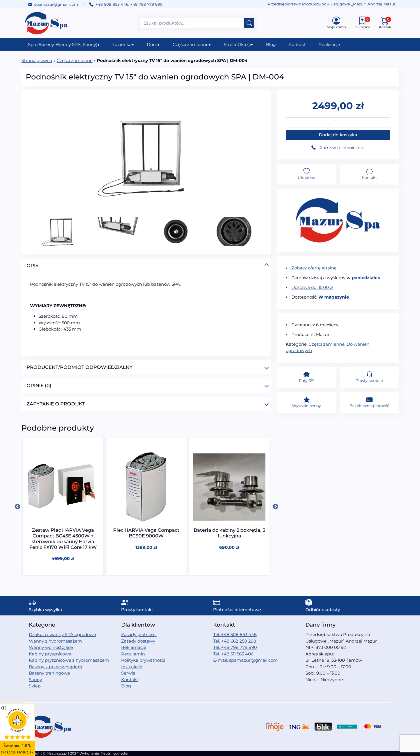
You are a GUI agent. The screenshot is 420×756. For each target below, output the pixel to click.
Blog (271, 44)
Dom (153, 44)
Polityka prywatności (143, 660)
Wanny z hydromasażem (55, 641)
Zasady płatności (139, 634)
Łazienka (123, 44)
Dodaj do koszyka (338, 134)
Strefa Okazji (238, 44)
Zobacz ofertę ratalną (314, 268)
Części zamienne (192, 44)
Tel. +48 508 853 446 (235, 634)
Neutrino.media (114, 753)
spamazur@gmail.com (56, 4)
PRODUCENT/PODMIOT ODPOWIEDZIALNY (80, 367)
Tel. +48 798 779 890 (235, 647)
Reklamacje (133, 647)
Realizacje (329, 44)
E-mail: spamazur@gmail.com (245, 660)
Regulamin (133, 654)
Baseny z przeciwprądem (55, 666)
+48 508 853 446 (111, 4)
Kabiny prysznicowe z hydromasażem (69, 660)
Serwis (128, 673)
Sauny (35, 679)
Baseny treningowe (49, 673)
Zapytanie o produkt (56, 404)
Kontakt (297, 44)
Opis (32, 265)
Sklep (35, 686)
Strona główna (36, 60)
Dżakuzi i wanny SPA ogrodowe (62, 634)
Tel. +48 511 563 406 (233, 654)
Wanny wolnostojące (51, 647)
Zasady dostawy (138, 641)
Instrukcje (131, 666)
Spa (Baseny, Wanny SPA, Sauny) (64, 44)
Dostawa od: (312, 287)
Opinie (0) (39, 385)
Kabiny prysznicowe (50, 654)
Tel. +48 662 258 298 (234, 641)
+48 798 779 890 (146, 4)
